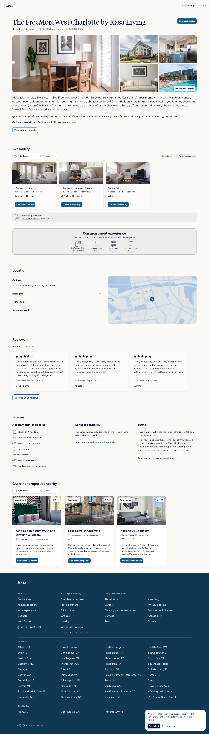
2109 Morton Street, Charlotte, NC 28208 (61, 29)
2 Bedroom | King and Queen (76, 188)
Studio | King (114, 188)
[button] (65, 63)
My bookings (188, 5)
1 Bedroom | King (24, 188)
